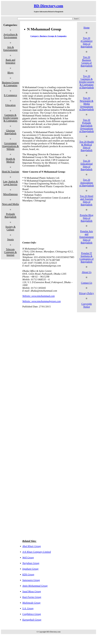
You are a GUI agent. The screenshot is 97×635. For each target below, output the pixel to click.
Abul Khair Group (31, 546)
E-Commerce (10, 95)
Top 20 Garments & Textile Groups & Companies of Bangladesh (86, 82)
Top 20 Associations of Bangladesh (86, 182)
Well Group (28, 557)
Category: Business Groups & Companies (48, 36)
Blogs (10, 72)
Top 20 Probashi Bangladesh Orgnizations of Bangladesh (86, 126)
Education (10, 105)
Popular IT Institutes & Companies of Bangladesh (87, 257)
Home (87, 27)
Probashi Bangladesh (10, 215)
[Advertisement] (48, 62)
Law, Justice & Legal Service (10, 183)
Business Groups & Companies (10, 84)
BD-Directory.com (48, 6)
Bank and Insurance (10, 61)
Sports (10, 239)
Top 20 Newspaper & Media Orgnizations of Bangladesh (86, 104)
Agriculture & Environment (10, 36)
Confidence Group (31, 614)
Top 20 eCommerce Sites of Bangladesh (87, 42)
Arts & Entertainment (10, 48)
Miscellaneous (10, 194)
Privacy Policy (86, 293)
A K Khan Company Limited (36, 551)
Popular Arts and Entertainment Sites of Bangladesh (86, 237)
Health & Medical (10, 160)
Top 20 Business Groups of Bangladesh (86, 61)
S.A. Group (27, 608)
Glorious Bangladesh (10, 132)
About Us (86, 272)
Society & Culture (10, 228)
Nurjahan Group (30, 563)
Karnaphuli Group (31, 619)
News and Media (10, 204)
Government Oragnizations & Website (10, 146)
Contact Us (86, 282)
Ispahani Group (30, 568)
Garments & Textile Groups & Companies (10, 118)
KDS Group (28, 574)
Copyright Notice (86, 305)
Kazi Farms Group (31, 597)
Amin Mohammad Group (35, 585)
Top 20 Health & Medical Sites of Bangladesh (86, 146)
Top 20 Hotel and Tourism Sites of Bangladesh (86, 200)
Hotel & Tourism (10, 171)
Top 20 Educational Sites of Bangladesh (87, 165)
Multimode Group (31, 602)
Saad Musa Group (31, 591)
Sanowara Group (31, 580)
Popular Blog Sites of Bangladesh (86, 218)
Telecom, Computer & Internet (10, 252)
